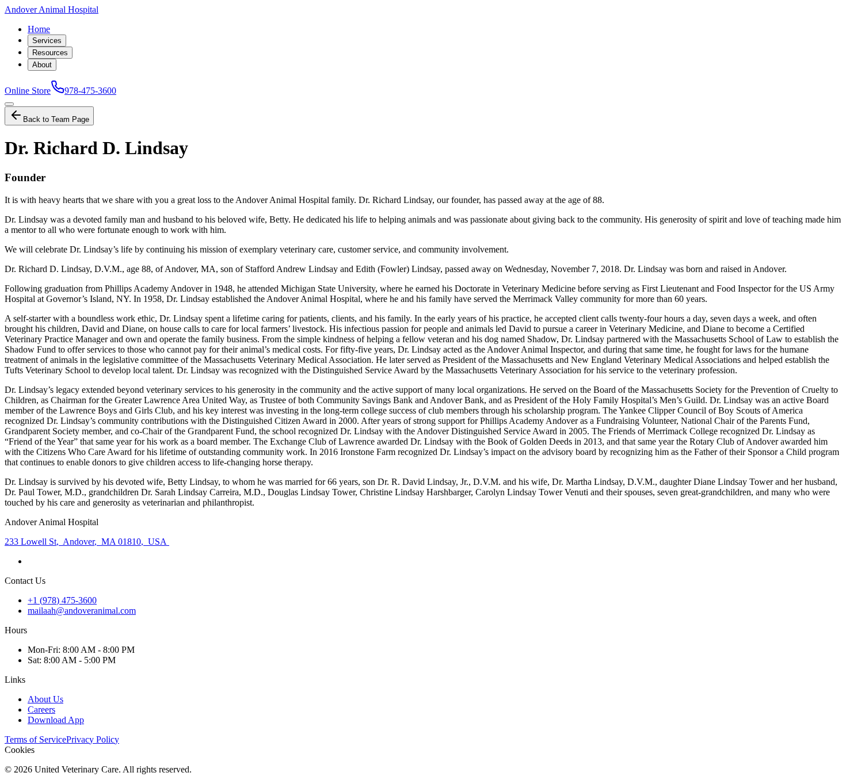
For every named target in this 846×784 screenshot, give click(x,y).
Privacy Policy (92, 739)
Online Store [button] (28, 90)
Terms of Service (35, 739)
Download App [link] (56, 720)
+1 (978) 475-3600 (62, 600)
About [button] (42, 64)
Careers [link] (41, 709)
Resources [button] (50, 52)
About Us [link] (45, 699)
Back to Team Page (56, 119)
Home (39, 29)
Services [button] (47, 40)
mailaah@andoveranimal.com (82, 610)
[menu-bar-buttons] (9, 104)
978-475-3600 (90, 90)
